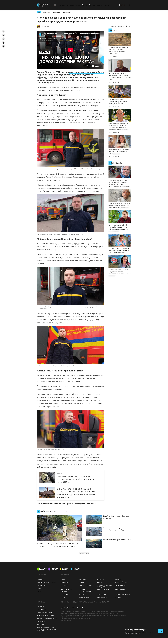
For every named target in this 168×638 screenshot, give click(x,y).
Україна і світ (90, 5)
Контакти (40, 606)
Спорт (107, 5)
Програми (40, 624)
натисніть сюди (85, 618)
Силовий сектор (103, 590)
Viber (76, 504)
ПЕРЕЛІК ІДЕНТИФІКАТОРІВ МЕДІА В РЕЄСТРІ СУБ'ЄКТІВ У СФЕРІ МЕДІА (46, 629)
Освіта (81, 582)
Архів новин (41, 609)
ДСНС (39, 12)
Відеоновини (66, 12)
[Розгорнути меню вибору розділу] (55, 5)
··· (113, 5)
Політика (64, 594)
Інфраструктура (120, 585)
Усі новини (61, 5)
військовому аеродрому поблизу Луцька (70, 73)
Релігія (81, 594)
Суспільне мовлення (44, 612)
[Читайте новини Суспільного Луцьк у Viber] (77, 607)
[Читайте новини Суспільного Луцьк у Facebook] (63, 607)
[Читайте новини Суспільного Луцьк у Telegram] (82, 607)
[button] (3, 31)
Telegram (67, 504)
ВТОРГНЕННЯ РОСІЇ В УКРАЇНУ (46, 582)
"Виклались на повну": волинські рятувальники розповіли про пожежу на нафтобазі (76, 479)
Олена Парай (45, 26)
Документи (41, 621)
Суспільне (85, 617)
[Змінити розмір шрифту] (129, 26)
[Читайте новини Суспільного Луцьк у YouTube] (72, 607)
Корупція (82, 579)
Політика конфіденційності (47, 618)
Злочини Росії (102, 594)
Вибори (99, 582)
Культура (100, 5)
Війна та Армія (46, 12)
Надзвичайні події (121, 582)
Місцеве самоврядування (85, 590)
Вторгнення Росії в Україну (75, 5)
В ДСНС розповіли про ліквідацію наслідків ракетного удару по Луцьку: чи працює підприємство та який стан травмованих (76, 492)
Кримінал (100, 579)
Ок (161, 631)
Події (63, 579)
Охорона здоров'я (85, 585)
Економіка (65, 582)
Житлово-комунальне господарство (105, 586)
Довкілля (64, 585)
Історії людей (56, 12)
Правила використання (45, 615)
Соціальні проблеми (122, 594)
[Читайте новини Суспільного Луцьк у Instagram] (67, 607)
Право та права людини (66, 590)
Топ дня (118, 597)
